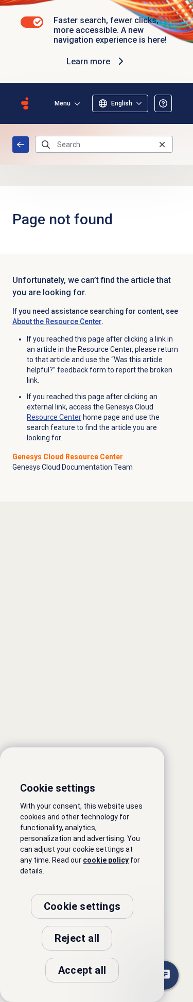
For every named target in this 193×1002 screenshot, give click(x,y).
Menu (63, 103)
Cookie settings (82, 906)
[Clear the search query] (162, 144)
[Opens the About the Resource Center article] (163, 103)
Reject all (77, 938)
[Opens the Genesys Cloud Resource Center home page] (24, 103)
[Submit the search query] (46, 144)
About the (56, 321)
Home (20, 144)
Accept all (82, 970)
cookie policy (106, 860)
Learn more (88, 61)
